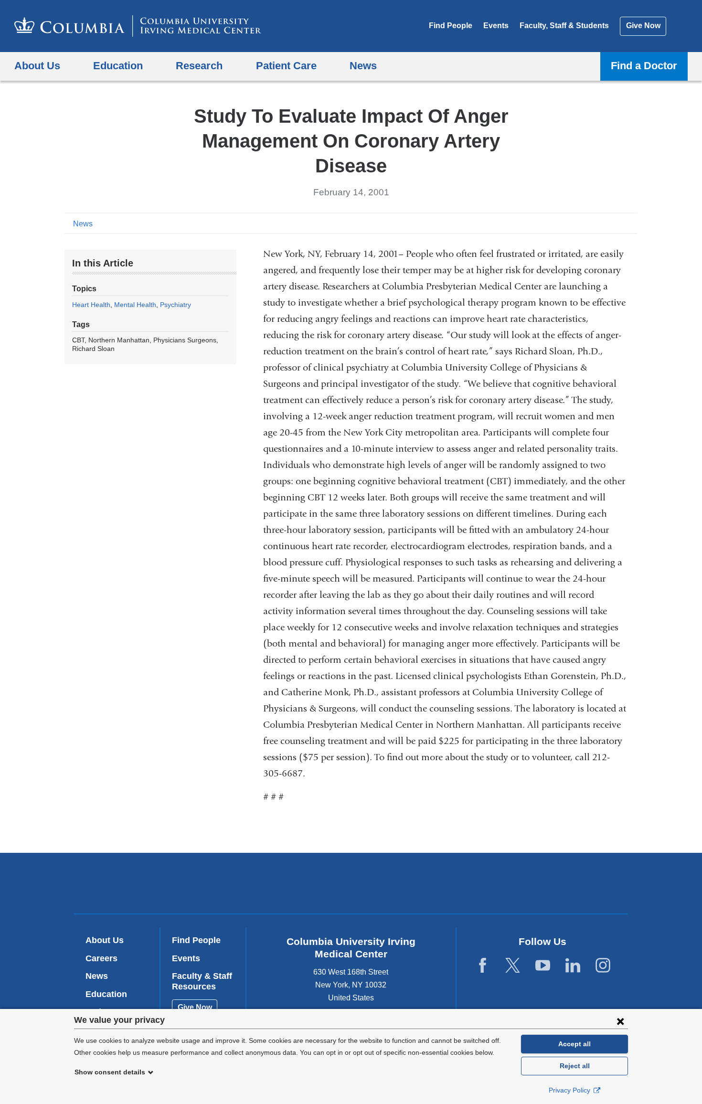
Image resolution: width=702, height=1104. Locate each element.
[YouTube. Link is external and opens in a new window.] (543, 966)
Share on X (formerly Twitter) (600, 223)
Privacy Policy (570, 1090)
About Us (104, 940)
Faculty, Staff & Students (564, 25)
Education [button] (118, 66)
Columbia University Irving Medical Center (290, 883)
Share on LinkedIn (615, 223)
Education (106, 994)
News (83, 224)
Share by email (631, 223)
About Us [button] (37, 66)
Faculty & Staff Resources (202, 981)
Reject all (575, 1066)
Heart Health (91, 304)
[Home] (137, 26)
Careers (101, 958)
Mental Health (135, 304)
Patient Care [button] (286, 66)
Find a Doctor (644, 66)
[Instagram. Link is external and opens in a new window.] (603, 966)
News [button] (363, 66)
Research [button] (199, 66)
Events (496, 25)
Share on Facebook (585, 223)
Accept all (574, 1044)
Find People (450, 25)
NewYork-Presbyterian (420, 885)
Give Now (643, 25)
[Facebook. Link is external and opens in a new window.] (482, 966)
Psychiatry (175, 304)
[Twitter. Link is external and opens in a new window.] (513, 966)
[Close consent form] (620, 1021)
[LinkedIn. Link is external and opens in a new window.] (573, 966)
